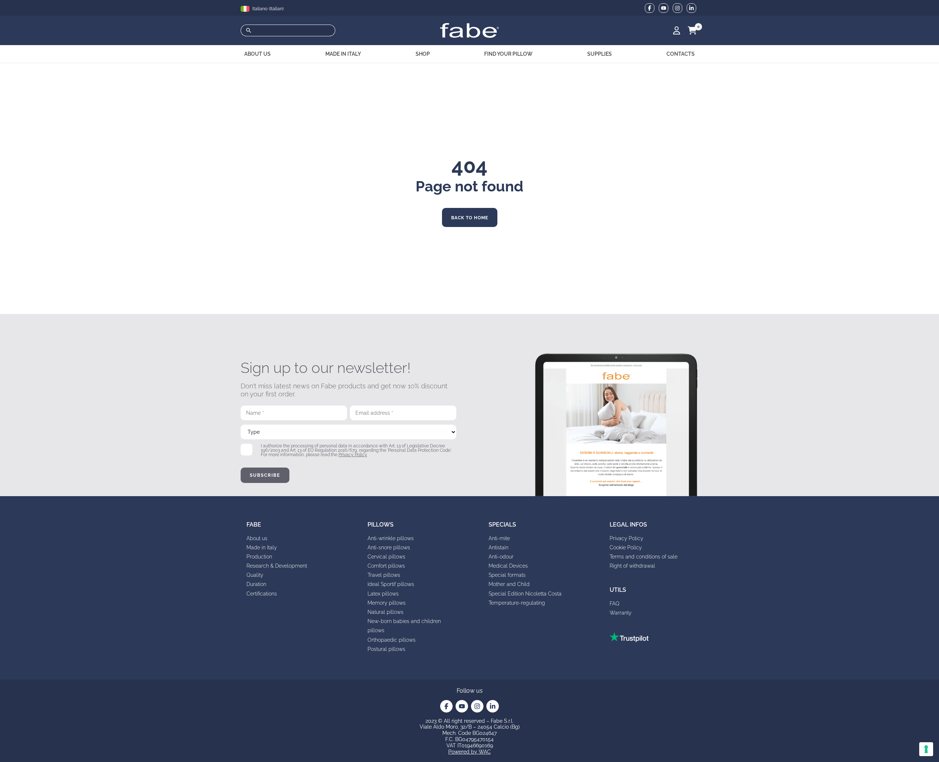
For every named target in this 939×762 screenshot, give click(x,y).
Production (259, 557)
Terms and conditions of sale (643, 557)
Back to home (469, 217)
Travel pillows (384, 575)
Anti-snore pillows (389, 547)
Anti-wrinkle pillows (391, 538)
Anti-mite (499, 538)
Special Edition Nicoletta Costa (525, 594)
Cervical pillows (386, 557)
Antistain (498, 547)
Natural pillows (385, 612)
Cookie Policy (626, 547)
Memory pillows (387, 603)
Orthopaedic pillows (392, 640)
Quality (254, 575)
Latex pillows (383, 594)
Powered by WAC (469, 752)
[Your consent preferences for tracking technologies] (926, 749)
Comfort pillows (386, 566)
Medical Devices (508, 566)
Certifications (261, 594)
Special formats (507, 575)
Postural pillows (386, 649)
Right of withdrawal (632, 566)
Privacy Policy (353, 454)
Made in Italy (261, 547)
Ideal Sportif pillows (391, 584)
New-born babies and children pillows (404, 625)
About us (256, 538)
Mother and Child (509, 584)
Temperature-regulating (517, 603)
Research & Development (276, 566)
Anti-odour (501, 557)
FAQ (615, 604)
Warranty (621, 613)
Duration (256, 584)
